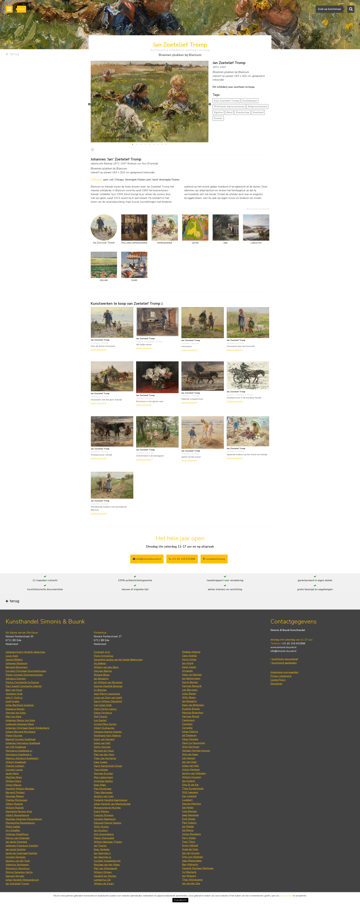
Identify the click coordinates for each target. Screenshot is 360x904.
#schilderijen (249, 100)
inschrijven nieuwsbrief (284, 659)
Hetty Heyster (102, 747)
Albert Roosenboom (17, 815)
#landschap (242, 112)
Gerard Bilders (14, 659)
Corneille (187, 727)
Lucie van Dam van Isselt (108, 697)
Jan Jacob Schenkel (16, 842)
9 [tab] (166, 144)
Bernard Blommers (17, 667)
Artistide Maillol (103, 781)
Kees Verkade (101, 849)
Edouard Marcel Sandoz (107, 823)
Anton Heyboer (191, 769)
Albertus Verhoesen (17, 864)
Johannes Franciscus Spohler (22, 845)
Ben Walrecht (190, 864)
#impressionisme (257, 106)
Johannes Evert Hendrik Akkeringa (25, 652)
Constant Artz (102, 652)
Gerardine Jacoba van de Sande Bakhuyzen (118, 659)
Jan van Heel (189, 762)
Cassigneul (188, 720)
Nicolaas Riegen (15, 796)
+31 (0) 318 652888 (183, 559)
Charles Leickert (15, 766)
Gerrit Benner (190, 682)
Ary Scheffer (13, 830)
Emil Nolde (188, 819)
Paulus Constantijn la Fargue (22, 682)
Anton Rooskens (191, 834)
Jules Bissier (189, 693)
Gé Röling (188, 830)
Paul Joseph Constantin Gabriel (24, 686)
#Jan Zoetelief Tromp (226, 100)
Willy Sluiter (101, 826)
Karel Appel (189, 667)
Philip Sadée (13, 826)
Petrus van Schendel (18, 838)
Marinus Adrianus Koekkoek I (22, 758)
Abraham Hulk (14, 693)
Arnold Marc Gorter (105, 724)
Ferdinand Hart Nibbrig (107, 735)
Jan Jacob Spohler (16, 849)
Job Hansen (188, 758)
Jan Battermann (191, 678)
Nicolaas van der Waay (107, 864)
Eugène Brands (191, 709)
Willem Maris (13, 781)
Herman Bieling (103, 671)
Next (210, 104)
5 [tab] (149, 144)
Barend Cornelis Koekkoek (21, 739)
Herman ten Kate (16, 712)
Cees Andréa (189, 655)
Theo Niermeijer (103, 792)
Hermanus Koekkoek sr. (19, 750)
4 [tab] (145, 144)
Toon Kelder (101, 769)
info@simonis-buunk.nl (283, 651)
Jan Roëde (188, 826)
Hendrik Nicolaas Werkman (197, 868)
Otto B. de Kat (190, 784)
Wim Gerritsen (190, 746)
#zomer (218, 118)
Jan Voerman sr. (103, 857)
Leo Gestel (100, 720)
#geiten (218, 112)
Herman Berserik (192, 686)
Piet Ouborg (189, 822)
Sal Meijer (188, 807)
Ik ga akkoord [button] (180, 900)
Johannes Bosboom (16, 663)
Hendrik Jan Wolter (105, 876)
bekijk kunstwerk (98, 349)
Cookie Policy (278, 680)
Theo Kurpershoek (192, 788)
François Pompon (103, 815)
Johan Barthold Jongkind (20, 705)
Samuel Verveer (15, 876)
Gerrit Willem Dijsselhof (108, 701)
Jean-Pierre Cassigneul (107, 693)
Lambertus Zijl (102, 880)
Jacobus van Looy (103, 796)
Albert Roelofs (14, 804)
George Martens (191, 803)
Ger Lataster (189, 796)
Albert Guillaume (104, 728)
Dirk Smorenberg (104, 834)
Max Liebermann (103, 777)
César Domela (190, 739)
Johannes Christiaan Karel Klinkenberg (27, 728)
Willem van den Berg (106, 667)
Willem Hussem (191, 777)
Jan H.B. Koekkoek (16, 747)
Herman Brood (190, 716)
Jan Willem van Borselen (108, 682)
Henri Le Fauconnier (193, 743)
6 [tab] (153, 144)
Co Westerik (189, 872)
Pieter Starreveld (104, 838)
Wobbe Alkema (191, 652)
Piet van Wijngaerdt (105, 868)
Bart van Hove (14, 690)
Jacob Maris (12, 773)
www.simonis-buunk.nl (283, 647)
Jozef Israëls (12, 701)
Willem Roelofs (15, 807)
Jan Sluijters (101, 830)
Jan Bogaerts (101, 678)
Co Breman (100, 690)
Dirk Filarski (100, 716)
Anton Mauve (13, 785)
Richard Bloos (102, 674)
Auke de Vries (190, 849)
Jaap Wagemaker (192, 860)
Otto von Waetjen (192, 857)
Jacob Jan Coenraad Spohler (21, 853)
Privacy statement (281, 676)
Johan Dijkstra (190, 731)
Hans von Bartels (192, 674)
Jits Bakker (100, 663)
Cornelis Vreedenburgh (107, 861)
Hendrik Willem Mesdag (20, 788)
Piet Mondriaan (102, 788)
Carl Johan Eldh (103, 705)
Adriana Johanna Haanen (108, 731)
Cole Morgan (189, 811)
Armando (187, 671)
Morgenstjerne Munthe (107, 807)
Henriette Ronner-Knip (19, 811)
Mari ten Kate (13, 716)
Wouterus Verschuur (18, 868)
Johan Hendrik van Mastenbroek (112, 804)
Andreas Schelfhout (17, 834)
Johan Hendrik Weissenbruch (22, 880)
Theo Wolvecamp (192, 879)
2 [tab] (136, 144)
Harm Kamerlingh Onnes (108, 766)
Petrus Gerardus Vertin (19, 872)
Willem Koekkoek (16, 762)
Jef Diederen (189, 735)
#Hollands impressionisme (229, 106)
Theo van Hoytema (105, 758)
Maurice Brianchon (192, 712)
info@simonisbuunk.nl (148, 559)
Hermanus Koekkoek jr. (19, 754)
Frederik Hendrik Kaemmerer (110, 800)
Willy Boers (189, 697)
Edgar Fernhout (103, 712)
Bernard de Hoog (104, 750)
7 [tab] (158, 144)
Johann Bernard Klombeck (20, 731)
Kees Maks (100, 785)
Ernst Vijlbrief (190, 845)
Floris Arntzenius (103, 656)
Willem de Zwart (104, 883)
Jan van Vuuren (190, 853)
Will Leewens (190, 792)
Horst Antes (189, 659)
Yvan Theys (188, 841)
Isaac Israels (100, 762)
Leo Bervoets (190, 690)
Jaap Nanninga (190, 815)
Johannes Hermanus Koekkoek (23, 743)
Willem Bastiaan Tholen (108, 842)
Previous (89, 104)
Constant (187, 724)
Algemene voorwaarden (284, 672)
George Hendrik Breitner (108, 686)
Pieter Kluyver (14, 735)
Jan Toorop (100, 845)
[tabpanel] (149, 101)
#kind (229, 112)
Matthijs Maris (14, 777)
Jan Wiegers (189, 876)
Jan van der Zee (191, 883)
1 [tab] (132, 144)
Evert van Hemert (104, 739)
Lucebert (187, 800)
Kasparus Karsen (15, 709)
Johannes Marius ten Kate (20, 720)
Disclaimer (276, 683)
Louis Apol (12, 656)
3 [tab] (141, 144)
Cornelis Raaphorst (105, 819)
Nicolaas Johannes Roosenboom (24, 819)
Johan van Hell (102, 743)
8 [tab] (162, 144)
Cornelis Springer (16, 857)
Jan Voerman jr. (102, 853)
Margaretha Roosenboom (20, 823)
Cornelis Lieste (14, 769)
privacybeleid (286, 895)
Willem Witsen (103, 872)
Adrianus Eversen (16, 678)
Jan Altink (187, 663)
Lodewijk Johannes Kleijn (20, 724)
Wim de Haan (190, 754)
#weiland (258, 112)
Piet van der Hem (104, 754)
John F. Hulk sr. (14, 697)
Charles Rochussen (16, 800)
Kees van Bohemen (193, 705)
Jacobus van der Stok (18, 861)
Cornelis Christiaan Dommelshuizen (26, 671)
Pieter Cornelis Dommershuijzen (24, 674)
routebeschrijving (214, 559)
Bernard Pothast (15, 792)
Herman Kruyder (103, 773)
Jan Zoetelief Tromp (17, 883)
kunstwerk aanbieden (284, 663)
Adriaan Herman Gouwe (196, 750)
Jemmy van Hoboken (194, 773)
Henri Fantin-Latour (105, 709)
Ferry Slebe (189, 838)
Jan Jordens (188, 781)
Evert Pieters (101, 811)
